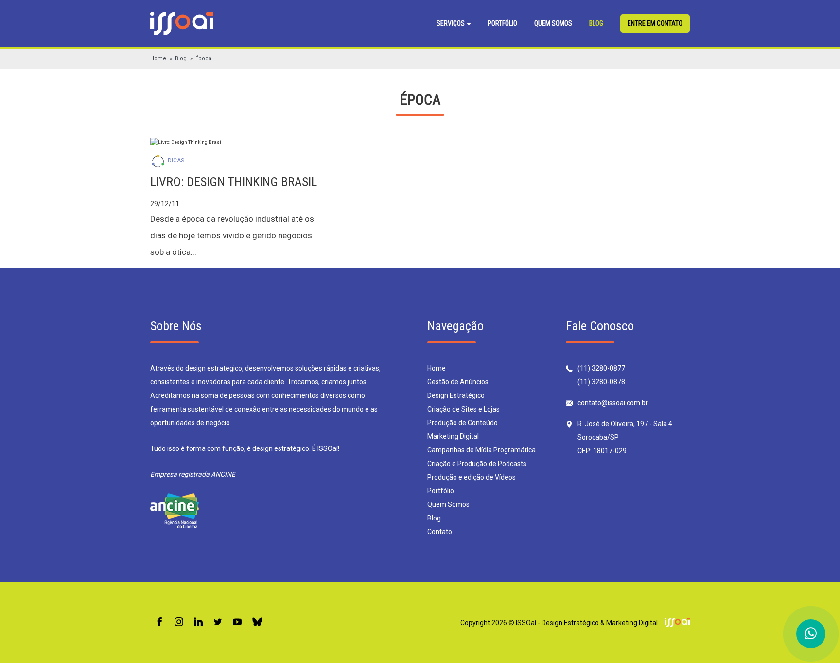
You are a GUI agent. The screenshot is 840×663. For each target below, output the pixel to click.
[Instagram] (179, 622)
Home (158, 58)
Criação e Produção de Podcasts (476, 463)
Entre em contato (655, 23)
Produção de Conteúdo (462, 423)
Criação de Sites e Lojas (463, 409)
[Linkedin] (198, 622)
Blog (596, 23)
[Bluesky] (257, 622)
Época (203, 58)
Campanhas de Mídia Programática (481, 450)
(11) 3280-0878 (601, 382)
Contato (439, 532)
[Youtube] (237, 622)
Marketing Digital (453, 436)
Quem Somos (553, 23)
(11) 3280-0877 (601, 368)
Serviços (451, 23)
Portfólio (502, 23)
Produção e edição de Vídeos (471, 477)
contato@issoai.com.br (613, 403)
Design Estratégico (456, 395)
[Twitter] (217, 622)
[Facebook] (159, 622)
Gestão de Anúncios (458, 382)
